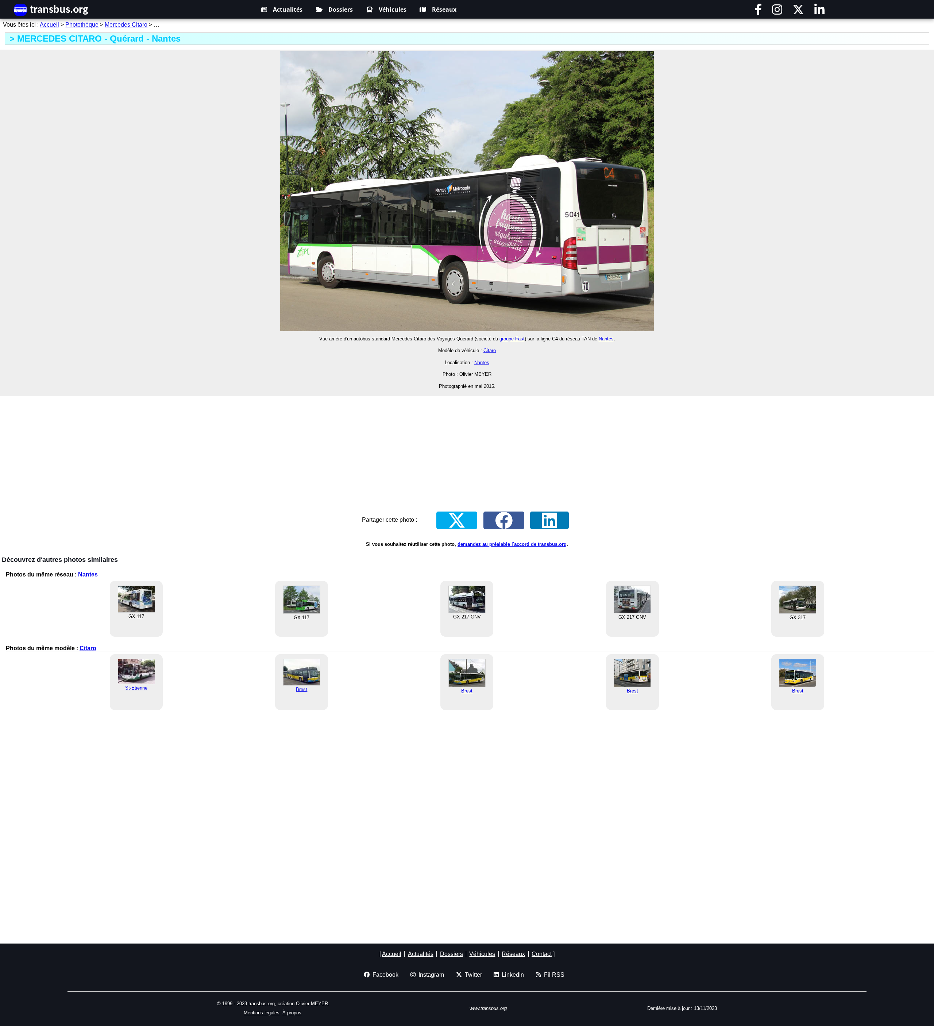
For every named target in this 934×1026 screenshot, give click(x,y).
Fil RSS (552, 975)
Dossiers (340, 9)
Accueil (49, 25)
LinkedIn (511, 975)
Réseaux (444, 9)
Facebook (384, 975)
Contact (542, 954)
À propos (291, 1012)
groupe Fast (512, 339)
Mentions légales (261, 1012)
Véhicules (392, 9)
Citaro (489, 350)
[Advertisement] (467, 449)
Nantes (606, 339)
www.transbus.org (488, 1008)
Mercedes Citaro (126, 25)
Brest (301, 689)
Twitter (472, 975)
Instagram (430, 975)
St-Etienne (136, 688)
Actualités (287, 9)
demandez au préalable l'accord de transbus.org (512, 544)
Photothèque (82, 25)
